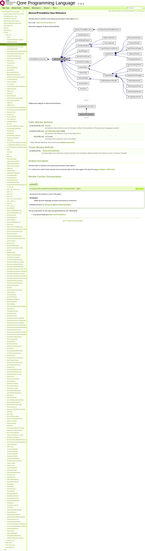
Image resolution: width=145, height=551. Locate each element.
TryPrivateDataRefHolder (14, 510)
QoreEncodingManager (14, 255)
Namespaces (36, 8)
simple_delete (11, 463)
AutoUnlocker (11, 63)
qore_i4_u (10, 194)
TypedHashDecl (11, 512)
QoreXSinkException (13, 416)
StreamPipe (10, 486)
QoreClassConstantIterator (14, 227)
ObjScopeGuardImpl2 (13, 166)
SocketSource (11, 475)
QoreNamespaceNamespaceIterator (17, 332)
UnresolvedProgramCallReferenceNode (18, 524)
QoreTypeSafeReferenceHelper (16, 409)
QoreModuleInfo (11, 313)
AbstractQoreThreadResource (15, 53)
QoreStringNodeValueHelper (15, 400)
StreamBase (10, 484)
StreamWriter (11, 491)
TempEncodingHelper (13, 500)
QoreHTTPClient (12, 297)
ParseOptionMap (12, 175)
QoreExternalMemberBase (14, 259)
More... (78, 19)
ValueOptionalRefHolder (14, 535)
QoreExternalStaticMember (15, 283)
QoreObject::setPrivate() (106, 169)
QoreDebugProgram (13, 245)
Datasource (10, 91)
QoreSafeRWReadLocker (14, 369)
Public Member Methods (114, 11)
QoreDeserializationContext (15, 248)
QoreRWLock (11, 367)
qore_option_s (11, 201)
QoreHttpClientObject (13, 299)
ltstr (8, 154)
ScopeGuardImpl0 (12, 449)
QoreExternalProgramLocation (16, 273)
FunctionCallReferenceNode (15, 126)
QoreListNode (11, 304)
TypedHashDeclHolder (13, 514)
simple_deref (11, 465)
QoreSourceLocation (13, 379)
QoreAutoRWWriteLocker (14, 213)
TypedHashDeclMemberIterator (16, 517)
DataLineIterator (11, 89)
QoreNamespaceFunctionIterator (16, 325)
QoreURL (10, 411)
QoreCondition (11, 241)
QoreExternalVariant (13, 285)
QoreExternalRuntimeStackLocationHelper (19, 278)
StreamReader (11, 489)
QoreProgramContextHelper (15, 358)
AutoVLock (10, 65)
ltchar (8, 149)
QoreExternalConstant (13, 257)
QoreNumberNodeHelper (14, 346)
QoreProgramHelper (13, 360)
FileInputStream (11, 117)
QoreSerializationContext (14, 374)
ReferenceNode (11, 423)
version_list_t (11, 540)
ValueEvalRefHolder (13, 528)
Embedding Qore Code (10, 16)
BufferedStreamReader (13, 75)
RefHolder (10, 425)
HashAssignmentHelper (14, 128)
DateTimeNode (11, 96)
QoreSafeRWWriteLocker (14, 372)
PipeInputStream (12, 177)
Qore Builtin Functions (10, 18)
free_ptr (9, 124)
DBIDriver (10, 103)
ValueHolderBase (12, 533)
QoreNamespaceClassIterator (15, 318)
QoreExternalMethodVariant (15, 264)
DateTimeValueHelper (13, 100)
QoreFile (9, 287)
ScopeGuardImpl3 (12, 456)
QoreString (10, 395)
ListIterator (10, 140)
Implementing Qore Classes (12, 21)
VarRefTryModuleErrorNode (15, 538)
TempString (10, 503)
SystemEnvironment (13, 498)
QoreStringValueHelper (13, 402)
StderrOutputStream (12, 479)
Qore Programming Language (10, 11)
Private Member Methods (128, 11)
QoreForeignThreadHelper (14, 290)
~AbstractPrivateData (50, 151)
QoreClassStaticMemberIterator (16, 238)
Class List (8, 35)
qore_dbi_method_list (13, 189)
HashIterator (10, 131)
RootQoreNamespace (13, 437)
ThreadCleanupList (12, 505)
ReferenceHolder (12, 421)
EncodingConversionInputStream (16, 107)
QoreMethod (10, 308)
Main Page (5, 8)
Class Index (8, 542)
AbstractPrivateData (12, 44)
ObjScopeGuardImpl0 (13, 161)
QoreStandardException (14, 390)
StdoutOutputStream (13, 482)
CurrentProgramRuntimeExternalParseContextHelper (22, 86)
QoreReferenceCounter (14, 365)
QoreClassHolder (12, 234)
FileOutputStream (12, 121)
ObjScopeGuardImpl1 (13, 163)
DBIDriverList (11, 105)
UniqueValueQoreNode (14, 521)
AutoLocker (10, 60)
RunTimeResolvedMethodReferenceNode (19, 442)
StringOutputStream (12, 496)
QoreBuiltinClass (12, 217)
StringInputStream (12, 493)
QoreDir (9, 250)
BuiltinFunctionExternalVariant (15, 77)
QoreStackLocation (12, 388)
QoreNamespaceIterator (14, 330)
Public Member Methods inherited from (52, 142)
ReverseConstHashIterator (14, 430)
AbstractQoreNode (12, 49)
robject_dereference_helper (15, 435)
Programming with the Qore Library (14, 14)
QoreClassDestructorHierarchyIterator (18, 229)
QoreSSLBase (11, 381)
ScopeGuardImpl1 (12, 451)
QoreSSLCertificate (12, 383)
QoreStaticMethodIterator (14, 393)
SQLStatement (11, 477)
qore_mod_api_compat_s (14, 199)
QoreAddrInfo (11, 208)
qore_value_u (11, 206)
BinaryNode (10, 70)
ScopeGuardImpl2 (12, 454)
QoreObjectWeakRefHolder (15, 351)
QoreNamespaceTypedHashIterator (17, 334)
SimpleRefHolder (12, 470)
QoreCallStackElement (13, 222)
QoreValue (10, 414)
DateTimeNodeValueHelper (15, 98)
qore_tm (9, 203)
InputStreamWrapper (13, 138)
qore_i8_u (10, 196)
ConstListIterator (11, 82)
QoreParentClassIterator (14, 353)
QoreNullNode (11, 341)
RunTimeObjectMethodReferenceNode (18, 440)
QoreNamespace (12, 315)
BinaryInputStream (12, 67)
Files (54, 8)
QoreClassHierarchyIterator (15, 231)
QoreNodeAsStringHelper (14, 337)
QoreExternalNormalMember (15, 266)
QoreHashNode (11, 294)
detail (8, 37)
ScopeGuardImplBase (13, 458)
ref (46, 136)
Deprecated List (8, 25)
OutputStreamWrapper (13, 173)
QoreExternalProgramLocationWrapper (18, 276)
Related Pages (16, 8)
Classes (46, 8)
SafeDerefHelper (12, 444)
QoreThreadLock (12, 407)
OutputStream (11, 170)
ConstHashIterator (12, 79)
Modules (26, 8)
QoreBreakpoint (11, 215)
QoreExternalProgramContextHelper (17, 271)
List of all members (139, 11)
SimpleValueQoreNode (13, 472)
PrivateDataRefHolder (13, 182)
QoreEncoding (11, 252)
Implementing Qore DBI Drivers (13, 23)
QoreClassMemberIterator (14, 236)
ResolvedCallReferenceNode (15, 428)
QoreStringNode (11, 397)
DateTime (10, 93)
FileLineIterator (11, 119)
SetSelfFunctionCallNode (14, 461)
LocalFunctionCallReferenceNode (17, 142)
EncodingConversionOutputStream (17, 110)
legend (86, 100)
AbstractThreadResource (14, 56)
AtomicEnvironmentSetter (14, 58)
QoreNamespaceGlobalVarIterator (17, 327)
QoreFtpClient (11, 292)
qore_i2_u (10, 191)
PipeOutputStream (12, 180)
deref (47, 126)
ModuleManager (12, 159)
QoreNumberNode (12, 344)
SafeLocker (10, 447)
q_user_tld (10, 187)
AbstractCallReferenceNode (15, 39)
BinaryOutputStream (13, 72)
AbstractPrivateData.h (46, 23)
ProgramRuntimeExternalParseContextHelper (20, 184)
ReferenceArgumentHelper (15, 418)
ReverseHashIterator (13, 432)
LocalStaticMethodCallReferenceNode (18, 147)
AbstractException (12, 42)
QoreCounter (11, 243)
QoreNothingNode (12, 339)
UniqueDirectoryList (12, 519)
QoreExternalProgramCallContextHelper (18, 269)
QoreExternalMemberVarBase (15, 262)
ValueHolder (10, 531)
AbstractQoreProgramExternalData (17, 51)
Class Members (9, 547)
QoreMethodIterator (12, 311)
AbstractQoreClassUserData (15, 46)
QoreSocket (10, 376)
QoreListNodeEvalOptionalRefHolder (17, 306)
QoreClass (10, 224)
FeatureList (10, 114)
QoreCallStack (11, 220)
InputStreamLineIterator (14, 135)
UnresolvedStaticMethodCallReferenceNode (20, 526)
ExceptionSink (11, 112)
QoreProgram (11, 355)
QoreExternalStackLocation (15, 280)
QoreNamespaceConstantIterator (16, 320)
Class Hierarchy (10, 545)
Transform (10, 507)
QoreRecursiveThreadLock (15, 362)
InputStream (10, 133)
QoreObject (10, 348)
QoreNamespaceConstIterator (15, 323)
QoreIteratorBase (12, 301)
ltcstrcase (9, 152)
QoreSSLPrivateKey (13, 386)
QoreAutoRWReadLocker (14, 210)
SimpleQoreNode (12, 468)
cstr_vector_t (10, 84)
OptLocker (10, 168)
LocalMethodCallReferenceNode (16, 145)
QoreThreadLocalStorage (14, 404)
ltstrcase (9, 156)
